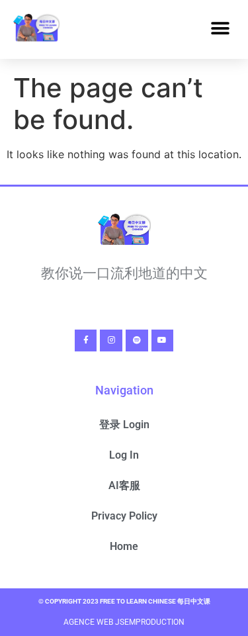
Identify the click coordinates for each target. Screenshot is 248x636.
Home (124, 546)
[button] (220, 29)
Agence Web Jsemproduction (124, 622)
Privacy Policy (124, 516)
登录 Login (124, 424)
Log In (124, 455)
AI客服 (124, 485)
